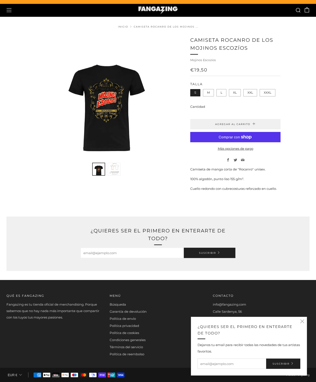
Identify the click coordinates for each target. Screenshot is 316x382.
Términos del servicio (126, 347)
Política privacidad (124, 326)
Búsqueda (118, 304)
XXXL (267, 92)
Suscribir (207, 252)
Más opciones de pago (235, 149)
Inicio (123, 26)
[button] (98, 169)
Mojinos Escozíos (203, 60)
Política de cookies (124, 333)
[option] (106, 97)
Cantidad (197, 107)
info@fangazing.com (229, 304)
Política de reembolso (127, 354)
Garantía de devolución (128, 311)
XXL (250, 92)
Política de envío (123, 319)
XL (235, 92)
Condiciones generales (128, 340)
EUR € (12, 375)
